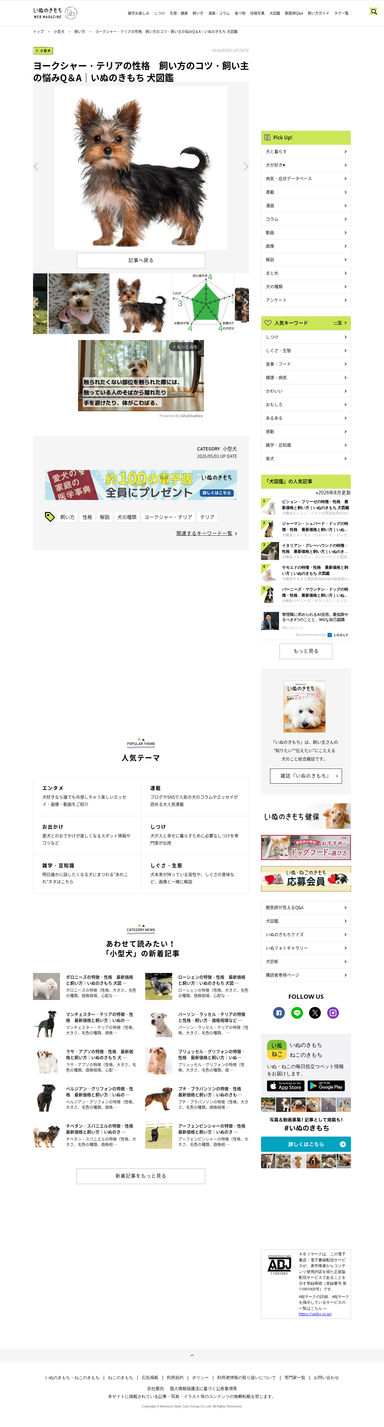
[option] (141, 166)
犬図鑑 (274, 13)
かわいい (274, 391)
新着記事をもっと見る (141, 1175)
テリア (207, 516)
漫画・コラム (219, 13)
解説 (105, 516)
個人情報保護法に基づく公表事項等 (203, 1388)
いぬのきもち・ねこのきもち (72, 1377)
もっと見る (306, 650)
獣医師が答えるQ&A (284, 907)
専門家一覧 (294, 1377)
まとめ (272, 273)
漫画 (270, 205)
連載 (270, 192)
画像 (270, 246)
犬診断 (272, 961)
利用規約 (175, 1377)
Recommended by (311, 634)
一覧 (338, 322)
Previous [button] (35, 165)
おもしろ (274, 404)
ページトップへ (192, 1355)
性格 (87, 516)
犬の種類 (126, 516)
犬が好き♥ (275, 165)
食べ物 (240, 13)
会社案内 (155, 1388)
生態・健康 (179, 13)
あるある (274, 418)
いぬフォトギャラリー (287, 948)
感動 (270, 431)
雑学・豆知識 (278, 445)
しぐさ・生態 (278, 350)
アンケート (276, 300)
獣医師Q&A (294, 13)
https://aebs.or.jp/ (315, 1314)
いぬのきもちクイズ (285, 934)
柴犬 (270, 458)
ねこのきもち (120, 1377)
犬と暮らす (276, 151)
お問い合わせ (326, 1377)
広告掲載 (150, 1377)
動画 (270, 232)
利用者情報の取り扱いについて (246, 1377)
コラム (272, 219)
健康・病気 (276, 377)
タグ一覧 (341, 13)
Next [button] (246, 165)
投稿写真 (257, 13)
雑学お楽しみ (138, 13)
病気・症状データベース (289, 178)
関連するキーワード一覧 (204, 533)
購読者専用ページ (282, 975)
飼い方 (198, 13)
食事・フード (278, 364)
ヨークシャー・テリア (168, 516)
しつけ (159, 13)
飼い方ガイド (318, 13)
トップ (38, 31)
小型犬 (59, 31)
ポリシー (200, 1377)
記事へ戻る (141, 259)
